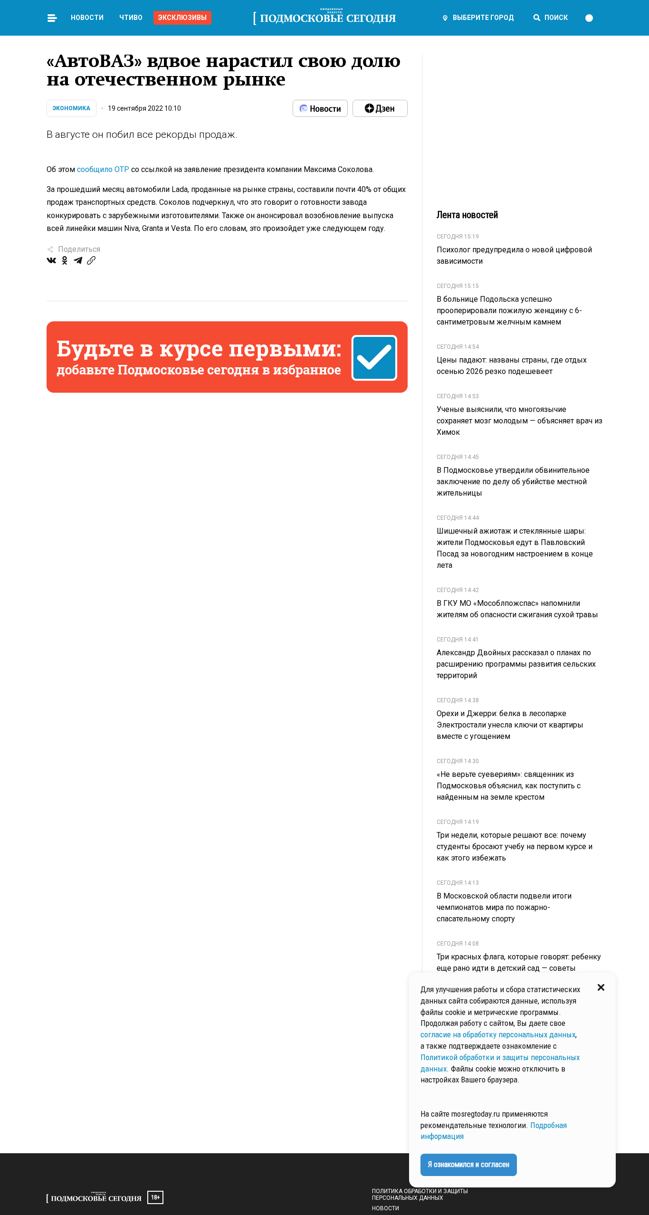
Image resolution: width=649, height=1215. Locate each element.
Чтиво (131, 17)
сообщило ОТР (103, 169)
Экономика (71, 108)
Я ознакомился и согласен (468, 1164)
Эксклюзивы (182, 17)
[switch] (593, 18)
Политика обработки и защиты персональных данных (420, 1194)
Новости (87, 17)
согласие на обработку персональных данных (497, 1034)
